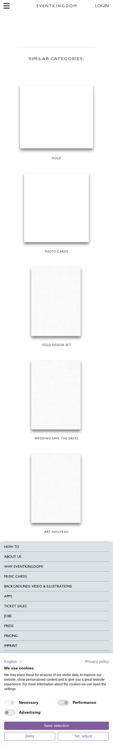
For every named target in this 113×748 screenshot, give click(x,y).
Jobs (8, 616)
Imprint (11, 646)
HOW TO (11, 547)
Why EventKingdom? (23, 566)
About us (12, 557)
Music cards (15, 576)
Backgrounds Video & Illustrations (38, 586)
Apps (8, 596)
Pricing (11, 636)
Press (8, 626)
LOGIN (102, 5)
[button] (13, 661)
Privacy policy (97, 662)
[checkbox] (9, 702)
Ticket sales (15, 606)
